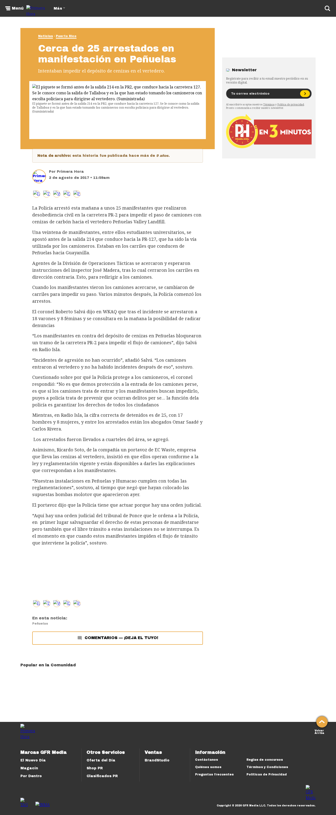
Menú (18, 8)
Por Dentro (31, 776)
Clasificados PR (102, 776)
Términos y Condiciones (267, 767)
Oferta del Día (101, 760)
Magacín (29, 768)
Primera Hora (70, 171)
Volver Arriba (319, 731)
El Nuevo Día (33, 760)
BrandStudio (157, 760)
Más (58, 8)
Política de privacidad (290, 104)
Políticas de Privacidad (266, 774)
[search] (327, 8)
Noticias (45, 36)
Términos (269, 104)
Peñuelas (40, 623)
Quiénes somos (208, 767)
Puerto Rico (66, 36)
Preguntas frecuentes (214, 774)
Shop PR (95, 768)
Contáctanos (206, 759)
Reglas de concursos (264, 759)
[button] (46, 194)
